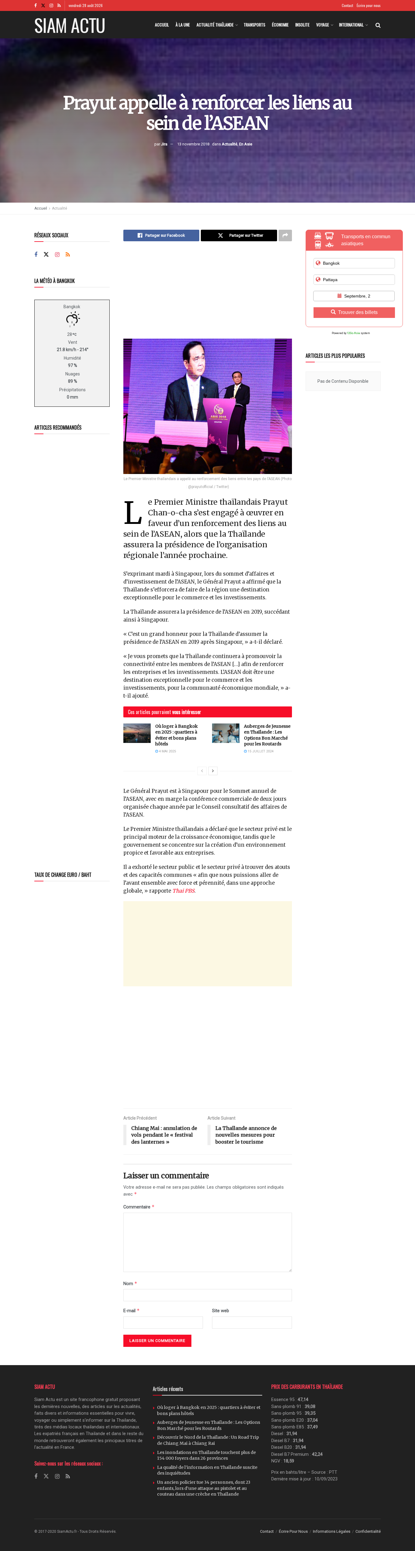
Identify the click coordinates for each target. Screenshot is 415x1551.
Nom (130, 1283)
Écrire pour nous (369, 5)
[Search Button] (378, 24)
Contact (347, 5)
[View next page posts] (213, 771)
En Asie (245, 144)
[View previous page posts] (202, 771)
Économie (280, 24)
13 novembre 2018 (193, 144)
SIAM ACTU (69, 25)
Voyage (322, 24)
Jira (164, 144)
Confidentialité (368, 1531)
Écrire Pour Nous (293, 1531)
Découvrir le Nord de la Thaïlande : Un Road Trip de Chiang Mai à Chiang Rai (208, 1440)
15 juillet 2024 (260, 751)
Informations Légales (331, 1531)
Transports (254, 24)
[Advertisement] (207, 294)
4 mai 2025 (167, 751)
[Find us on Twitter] (43, 5)
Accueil (162, 24)
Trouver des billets (358, 312)
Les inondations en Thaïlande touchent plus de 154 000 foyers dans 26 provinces (206, 1455)
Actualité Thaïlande (215, 24)
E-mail (131, 1310)
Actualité (229, 144)
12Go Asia (353, 333)
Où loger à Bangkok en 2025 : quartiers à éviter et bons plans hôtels (176, 735)
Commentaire (139, 1207)
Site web (220, 1310)
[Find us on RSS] (59, 5)
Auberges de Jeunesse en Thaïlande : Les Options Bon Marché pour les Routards (267, 735)
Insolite (302, 24)
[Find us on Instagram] (51, 5)
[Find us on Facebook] (35, 5)
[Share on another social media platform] (285, 235)
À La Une (183, 24)
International (351, 24)
